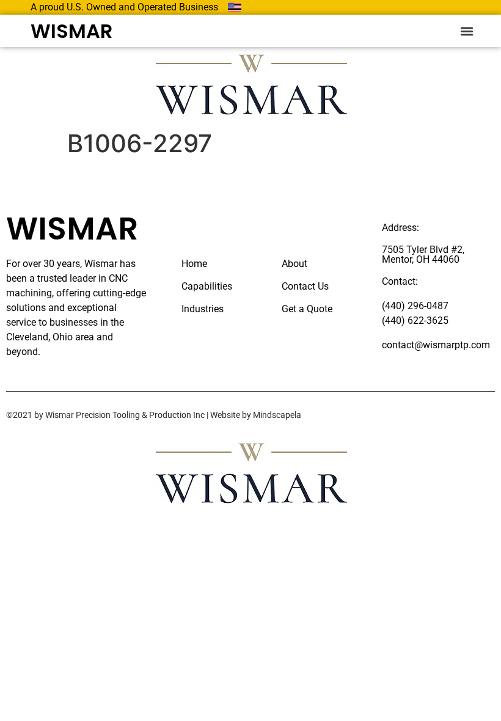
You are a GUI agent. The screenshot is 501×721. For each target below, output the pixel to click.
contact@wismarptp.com (436, 345)
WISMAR (71, 31)
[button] (466, 31)
